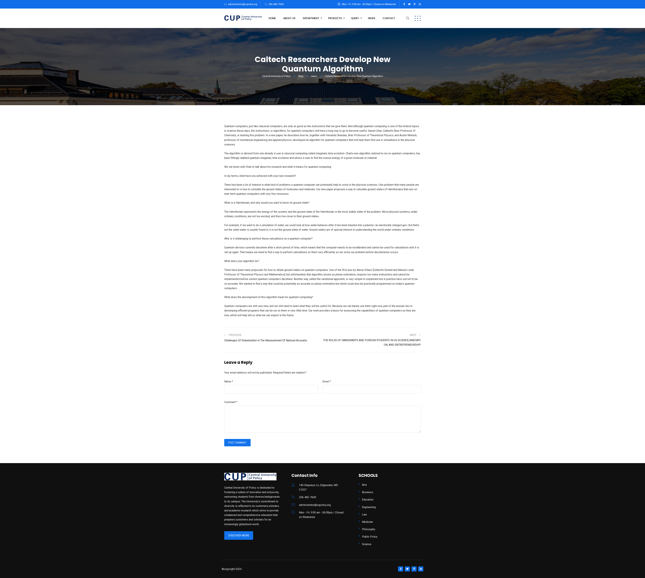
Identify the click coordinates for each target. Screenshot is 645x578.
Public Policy (369, 536)
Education (367, 499)
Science (366, 544)
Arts (364, 484)
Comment (230, 402)
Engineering (369, 507)
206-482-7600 (276, 4)
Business (367, 492)
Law (364, 514)
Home (272, 18)
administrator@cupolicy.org (242, 4)
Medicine (367, 521)
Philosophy (368, 529)
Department (311, 18)
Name (228, 381)
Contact (389, 18)
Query (355, 18)
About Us (289, 18)
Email (326, 381)
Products (335, 18)
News (371, 18)
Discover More (238, 535)
